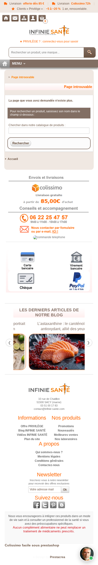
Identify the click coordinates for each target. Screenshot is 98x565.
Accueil (13, 159)
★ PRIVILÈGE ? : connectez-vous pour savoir (49, 41)
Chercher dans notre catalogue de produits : (37, 125)
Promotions (66, 426)
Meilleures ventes (66, 435)
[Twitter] (45, 505)
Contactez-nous (49, 465)
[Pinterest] (53, 505)
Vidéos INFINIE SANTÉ (32, 435)
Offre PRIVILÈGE (32, 426)
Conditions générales (49, 460)
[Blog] (61, 505)
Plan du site (32, 439)
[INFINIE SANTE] (49, 30)
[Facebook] (36, 505)
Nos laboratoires (66, 439)
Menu (17, 63)
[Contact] (15, 18)
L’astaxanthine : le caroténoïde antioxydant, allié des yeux (49, 326)
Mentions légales (49, 456)
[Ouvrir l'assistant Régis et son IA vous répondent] (86, 553)
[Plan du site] (24, 18)
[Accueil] (6, 18)
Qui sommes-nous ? (49, 452)
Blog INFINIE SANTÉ (32, 430)
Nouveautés (66, 430)
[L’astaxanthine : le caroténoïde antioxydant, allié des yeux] (49, 352)
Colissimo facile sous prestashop (32, 545)
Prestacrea (57, 557)
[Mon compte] (33, 18)
